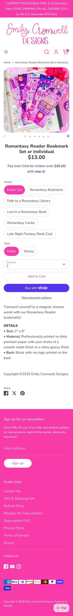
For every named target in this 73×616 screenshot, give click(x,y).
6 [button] (48, 136)
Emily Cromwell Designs (39, 601)
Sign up (18, 463)
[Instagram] (18, 566)
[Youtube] (12, 566)
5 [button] (43, 136)
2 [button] (30, 136)
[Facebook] (6, 566)
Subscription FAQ (17, 520)
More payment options (36, 298)
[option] (36, 100)
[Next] (68, 136)
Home (7, 62)
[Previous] (5, 136)
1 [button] (25, 136)
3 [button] (34, 136)
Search (9, 543)
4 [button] (39, 136)
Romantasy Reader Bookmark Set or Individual (41, 62)
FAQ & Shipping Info (19, 498)
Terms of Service (16, 535)
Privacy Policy (14, 528)
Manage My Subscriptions (23, 513)
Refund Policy (14, 506)
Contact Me (12, 491)
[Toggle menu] (6, 52)
